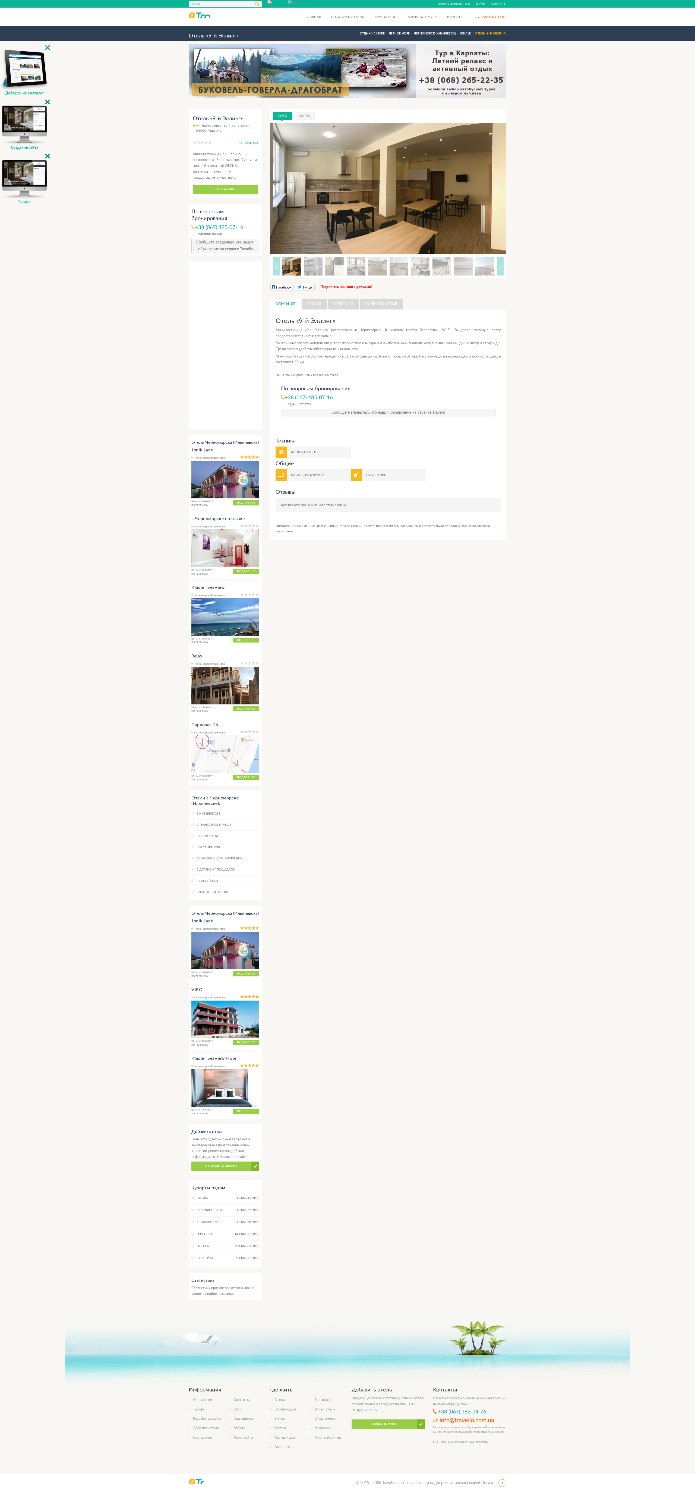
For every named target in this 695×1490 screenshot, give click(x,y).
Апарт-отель (284, 1447)
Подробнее (246, 502)
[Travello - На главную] (199, 15)
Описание (285, 304)
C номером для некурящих (219, 858)
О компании (202, 1400)
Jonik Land (202, 450)
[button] (492, 188)
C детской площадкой (216, 869)
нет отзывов (248, 142)
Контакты (498, 3)
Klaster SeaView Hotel (214, 1058)
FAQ (237, 1409)
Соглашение (244, 1419)
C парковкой (207, 835)
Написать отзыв (381, 304)
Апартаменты (326, 1419)
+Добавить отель (489, 16)
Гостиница (323, 1400)
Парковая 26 (204, 725)
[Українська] (298, 2)
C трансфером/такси (214, 824)
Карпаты (455, 16)
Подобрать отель (347, 16)
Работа (239, 1428)
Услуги (314, 304)
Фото (283, 115)
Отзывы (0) (343, 304)
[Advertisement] (225, 345)
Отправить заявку (221, 1166)
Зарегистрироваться (454, 3)
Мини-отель (325, 1409)
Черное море (386, 16)
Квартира (322, 1428)
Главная (313, 16)
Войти (480, 3)
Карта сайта (243, 1438)
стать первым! (336, 505)
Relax (196, 656)
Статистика (202, 1438)
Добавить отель (206, 1428)
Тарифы (199, 1409)
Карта (305, 115)
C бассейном (207, 881)
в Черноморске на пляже (218, 519)
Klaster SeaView (208, 587)
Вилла (279, 1419)
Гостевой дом (285, 1409)
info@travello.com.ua (467, 1420)
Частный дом (285, 1438)
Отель (279, 1400)
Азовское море (423, 16)
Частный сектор (328, 1438)
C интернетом (208, 813)
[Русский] (277, 2)
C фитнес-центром (212, 892)
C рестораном (208, 847)
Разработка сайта (207, 1419)
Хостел (280, 1428)
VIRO (197, 990)
